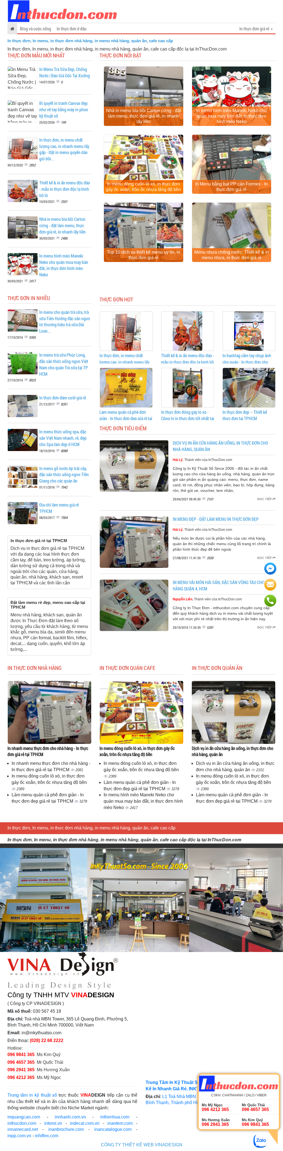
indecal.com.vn (84, 1123)
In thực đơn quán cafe (127, 667)
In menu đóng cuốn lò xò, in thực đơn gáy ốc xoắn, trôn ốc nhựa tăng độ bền (143, 187)
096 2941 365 (21, 1069)
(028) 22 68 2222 (46, 1040)
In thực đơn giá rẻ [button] (254, 28)
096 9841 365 (21, 1054)
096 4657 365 (21, 1062)
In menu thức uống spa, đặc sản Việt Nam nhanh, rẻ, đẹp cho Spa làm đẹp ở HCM (63, 438)
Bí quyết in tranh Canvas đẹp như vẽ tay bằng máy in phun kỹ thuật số (63, 109)
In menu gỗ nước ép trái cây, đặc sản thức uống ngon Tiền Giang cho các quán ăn (64, 474)
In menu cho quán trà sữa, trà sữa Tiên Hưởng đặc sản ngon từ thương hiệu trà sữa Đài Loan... (64, 321)
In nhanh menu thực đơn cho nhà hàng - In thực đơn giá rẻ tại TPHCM (47, 751)
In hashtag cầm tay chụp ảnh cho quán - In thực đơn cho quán (246, 362)
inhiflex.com (46, 1135)
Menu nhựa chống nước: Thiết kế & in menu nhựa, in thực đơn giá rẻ (231, 255)
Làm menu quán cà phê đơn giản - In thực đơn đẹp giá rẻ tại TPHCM (125, 418)
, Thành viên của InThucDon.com (202, 460)
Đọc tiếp (264, 499)
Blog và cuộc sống (35, 28)
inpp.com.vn (19, 1135)
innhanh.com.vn (70, 1117)
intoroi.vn (53, 1123)
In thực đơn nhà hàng (34, 667)
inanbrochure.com (66, 1129)
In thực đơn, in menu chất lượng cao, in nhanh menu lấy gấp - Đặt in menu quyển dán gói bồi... (64, 149)
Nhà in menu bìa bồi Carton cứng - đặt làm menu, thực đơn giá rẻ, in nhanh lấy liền (62, 225)
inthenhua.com (114, 1117)
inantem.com (120, 1123)
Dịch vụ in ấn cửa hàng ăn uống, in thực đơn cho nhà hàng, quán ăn (232, 751)
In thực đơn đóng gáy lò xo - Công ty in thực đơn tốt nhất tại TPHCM (187, 418)
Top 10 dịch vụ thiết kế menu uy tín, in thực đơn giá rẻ (143, 255)
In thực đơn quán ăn (217, 667)
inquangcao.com (23, 1117)
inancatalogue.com (113, 1129)
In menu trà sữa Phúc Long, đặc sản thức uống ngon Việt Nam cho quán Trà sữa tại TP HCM (63, 364)
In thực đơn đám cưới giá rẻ (62, 398)
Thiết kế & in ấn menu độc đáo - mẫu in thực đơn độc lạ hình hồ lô (64, 189)
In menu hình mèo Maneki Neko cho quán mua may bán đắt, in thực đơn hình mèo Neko (63, 265)
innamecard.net (22, 1129)
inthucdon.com (21, 1123)
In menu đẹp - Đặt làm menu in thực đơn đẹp (216, 519)
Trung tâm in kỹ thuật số (32, 1095)
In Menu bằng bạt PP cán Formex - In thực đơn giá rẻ (231, 187)
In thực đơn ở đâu (72, 28)
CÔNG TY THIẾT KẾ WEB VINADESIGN (141, 1144)
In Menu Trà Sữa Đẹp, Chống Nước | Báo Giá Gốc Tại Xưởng (64, 72)
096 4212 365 (21, 1077)
